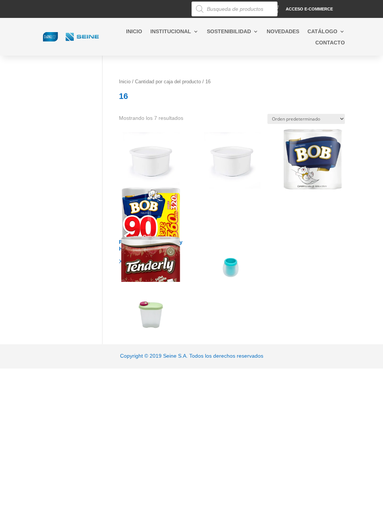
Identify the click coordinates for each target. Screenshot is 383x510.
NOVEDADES (283, 31)
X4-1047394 (150, 151)
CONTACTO (330, 43)
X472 (151, 251)
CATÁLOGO (322, 31)
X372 (307, 147)
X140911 (231, 248)
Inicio (125, 81)
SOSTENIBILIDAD (229, 31)
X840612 (146, 300)
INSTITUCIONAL (170, 31)
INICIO (134, 31)
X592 (145, 203)
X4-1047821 (231, 151)
